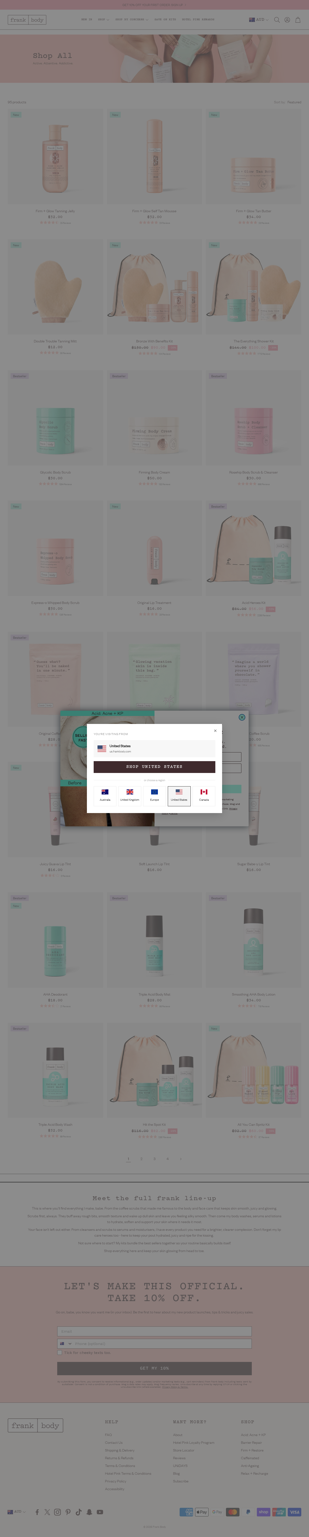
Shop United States (154, 767)
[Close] (215, 731)
